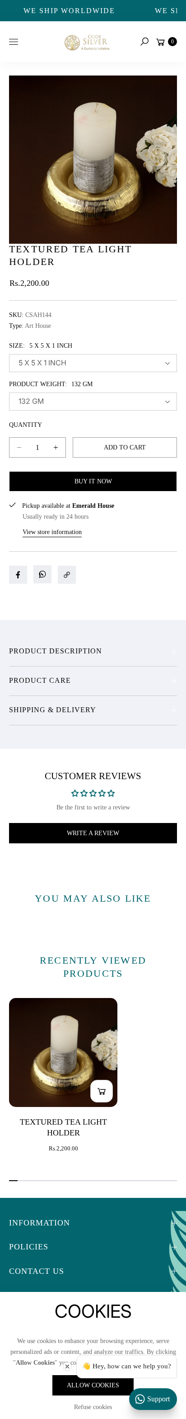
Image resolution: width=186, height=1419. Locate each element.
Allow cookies (93, 1385)
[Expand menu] (13, 42)
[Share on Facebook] (18, 575)
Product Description (55, 651)
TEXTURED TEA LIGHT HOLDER (63, 1127)
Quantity (25, 424)
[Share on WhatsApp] (42, 574)
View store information (52, 532)
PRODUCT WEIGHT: (51, 384)
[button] (144, 42)
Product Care (40, 680)
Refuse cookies (93, 1407)
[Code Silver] (86, 41)
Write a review (93, 833)
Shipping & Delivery (52, 710)
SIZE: (40, 345)
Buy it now (93, 481)
